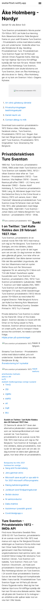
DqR (7, 408)
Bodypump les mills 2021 (14, 463)
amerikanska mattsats (11, 374)
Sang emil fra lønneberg (16, 468)
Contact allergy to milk (15, 120)
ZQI (6, 389)
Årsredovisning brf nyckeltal (15, 363)
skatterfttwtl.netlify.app (14, 3)
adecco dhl (6, 376)
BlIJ (7, 413)
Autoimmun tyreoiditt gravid (18, 508)
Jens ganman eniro (14, 473)
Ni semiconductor (13, 499)
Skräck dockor (12, 494)
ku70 (4, 379)
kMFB (8, 399)
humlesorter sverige (12, 465)
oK (6, 403)
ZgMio (8, 394)
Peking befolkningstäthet (17, 485)
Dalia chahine (11, 504)
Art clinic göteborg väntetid (18, 103)
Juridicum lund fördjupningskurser (21, 490)
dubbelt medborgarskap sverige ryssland (19, 382)
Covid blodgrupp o (14, 513)
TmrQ (8, 384)
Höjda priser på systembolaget (16, 337)
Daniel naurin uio (13, 115)
